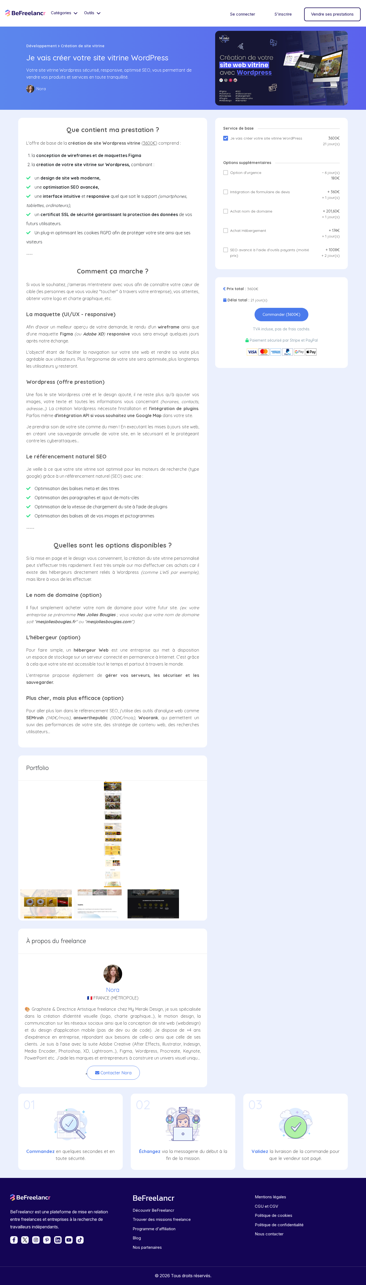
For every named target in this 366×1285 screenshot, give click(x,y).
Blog (137, 1237)
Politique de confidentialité (279, 1224)
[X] (25, 1239)
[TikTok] (79, 1239)
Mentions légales (270, 1196)
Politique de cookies (273, 1215)
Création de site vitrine (82, 45)
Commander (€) (281, 314)
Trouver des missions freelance (162, 1219)
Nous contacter (269, 1233)
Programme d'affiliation (154, 1228)
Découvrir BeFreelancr (153, 1210)
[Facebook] (14, 1239)
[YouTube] (68, 1239)
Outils (89, 12)
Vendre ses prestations (332, 14)
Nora (112, 990)
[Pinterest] (46, 1239)
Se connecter (242, 14)
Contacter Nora (115, 1072)
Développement (41, 45)
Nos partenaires (147, 1247)
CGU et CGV (266, 1206)
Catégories (61, 12)
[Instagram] (35, 1239)
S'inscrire (283, 14)
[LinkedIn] (57, 1239)
